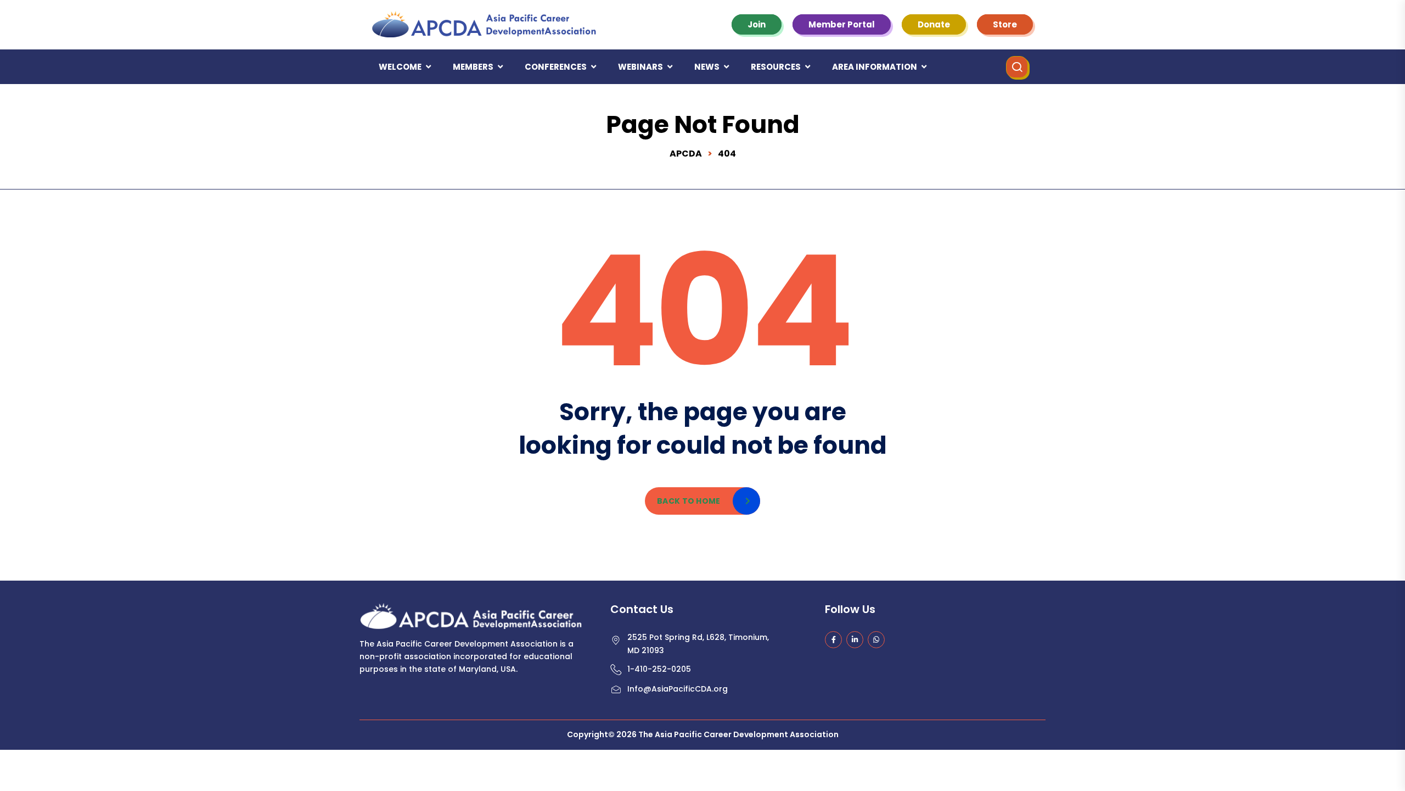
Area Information (874, 67)
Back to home (688, 500)
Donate (934, 24)
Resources (776, 67)
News (707, 67)
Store (1005, 24)
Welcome (400, 67)
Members (473, 67)
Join (757, 24)
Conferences (556, 67)
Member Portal (841, 24)
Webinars (640, 67)
